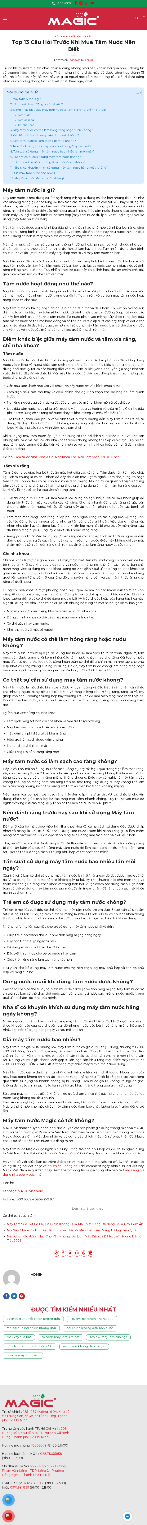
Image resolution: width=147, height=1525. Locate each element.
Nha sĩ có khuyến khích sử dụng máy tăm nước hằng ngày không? (61, 167)
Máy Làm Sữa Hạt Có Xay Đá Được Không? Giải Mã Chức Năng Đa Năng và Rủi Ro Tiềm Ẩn (75, 1224)
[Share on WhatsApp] (56, 1253)
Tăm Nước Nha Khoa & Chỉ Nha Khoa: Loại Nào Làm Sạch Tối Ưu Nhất (66, 457)
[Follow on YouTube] (92, 3)
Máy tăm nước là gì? (27, 99)
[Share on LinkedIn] (91, 1253)
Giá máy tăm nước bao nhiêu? (35, 173)
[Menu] (5, 18)
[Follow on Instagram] (81, 3)
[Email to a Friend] (77, 1253)
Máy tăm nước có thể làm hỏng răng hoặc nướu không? (53, 130)
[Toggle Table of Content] (136, 93)
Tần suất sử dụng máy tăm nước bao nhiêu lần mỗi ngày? (54, 151)
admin (89, 60)
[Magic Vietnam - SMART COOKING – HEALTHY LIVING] (73, 18)
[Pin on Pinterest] (84, 1253)
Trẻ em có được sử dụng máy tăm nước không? (47, 157)
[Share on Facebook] (63, 1253)
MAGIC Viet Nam (30, 1191)
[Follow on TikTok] (86, 3)
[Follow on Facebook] (76, 3)
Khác (88, 36)
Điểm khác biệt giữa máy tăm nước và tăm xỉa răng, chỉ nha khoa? (59, 109)
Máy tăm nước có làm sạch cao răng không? (44, 141)
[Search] (137, 18)
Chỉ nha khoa (26, 124)
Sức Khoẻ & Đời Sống (69, 36)
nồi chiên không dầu (63, 1166)
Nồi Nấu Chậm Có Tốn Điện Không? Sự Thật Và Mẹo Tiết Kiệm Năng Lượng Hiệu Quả (71, 1230)
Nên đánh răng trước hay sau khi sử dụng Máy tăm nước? (53, 146)
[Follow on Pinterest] (22, 1296)
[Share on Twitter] (70, 1253)
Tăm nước (24, 114)
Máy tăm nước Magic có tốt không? (39, 178)
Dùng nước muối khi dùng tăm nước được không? (50, 162)
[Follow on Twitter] (14, 1296)
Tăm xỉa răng (26, 119)
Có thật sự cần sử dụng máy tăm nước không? (46, 135)
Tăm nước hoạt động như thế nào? (38, 104)
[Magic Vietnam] (30, 1400)
